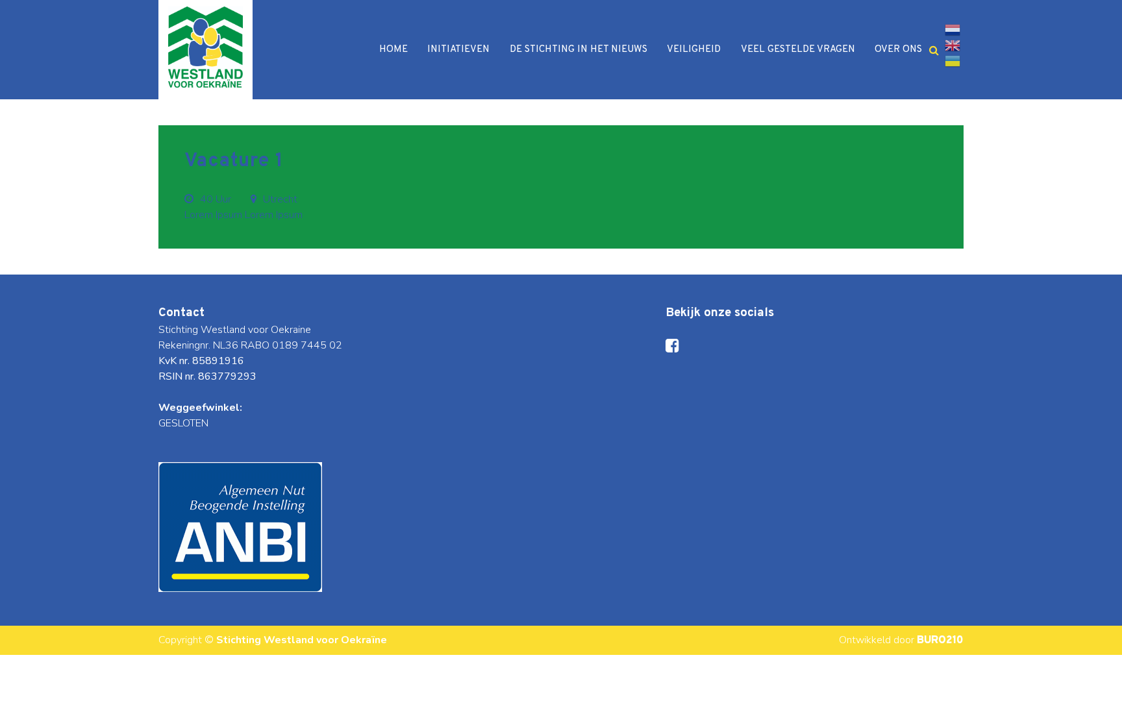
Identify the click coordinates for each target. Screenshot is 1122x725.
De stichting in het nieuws (578, 49)
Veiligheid (694, 49)
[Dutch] (952, 30)
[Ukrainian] (952, 61)
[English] (952, 45)
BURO (940, 640)
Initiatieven (458, 49)
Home (393, 49)
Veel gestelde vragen (798, 49)
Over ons (898, 49)
